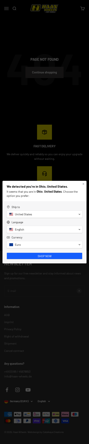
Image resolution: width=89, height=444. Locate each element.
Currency (17, 237)
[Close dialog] (83, 184)
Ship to (16, 207)
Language (17, 222)
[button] (44, 214)
